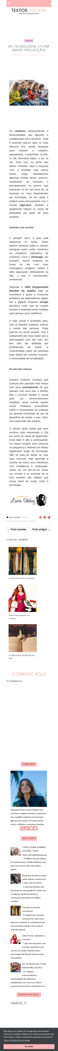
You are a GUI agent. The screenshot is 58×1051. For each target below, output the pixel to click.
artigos (28, 41)
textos (32, 521)
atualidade (11, 521)
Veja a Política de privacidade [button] (17, 1040)
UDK (16, 55)
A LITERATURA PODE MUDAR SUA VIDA (22, 657)
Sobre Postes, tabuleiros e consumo (19, 617)
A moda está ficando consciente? (22, 578)
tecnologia (22, 521)
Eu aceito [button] (29, 1047)
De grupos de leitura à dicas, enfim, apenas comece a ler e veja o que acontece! (34, 879)
